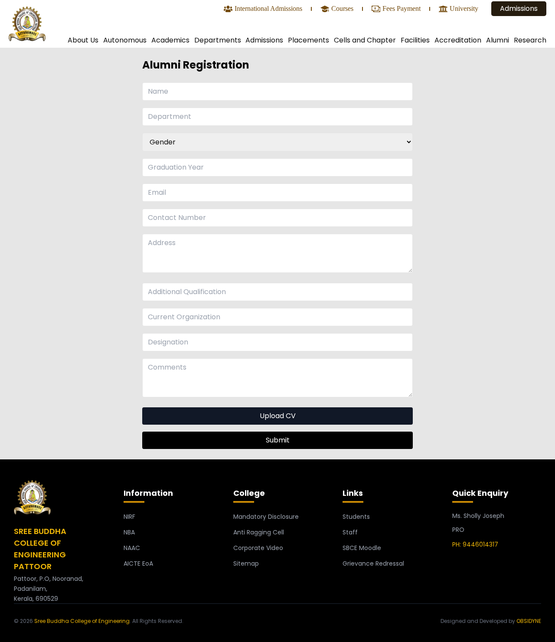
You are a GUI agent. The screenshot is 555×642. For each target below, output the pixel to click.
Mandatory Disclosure (266, 516)
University (464, 9)
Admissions (519, 8)
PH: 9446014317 (475, 544)
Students (356, 516)
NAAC (132, 548)
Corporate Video (258, 548)
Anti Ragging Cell (258, 532)
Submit (278, 440)
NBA (129, 532)
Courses (342, 9)
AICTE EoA (138, 563)
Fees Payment (401, 9)
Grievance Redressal (373, 563)
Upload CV (278, 416)
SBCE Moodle (362, 548)
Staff (350, 532)
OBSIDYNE (528, 621)
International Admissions (268, 9)
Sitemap (246, 563)
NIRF (129, 516)
